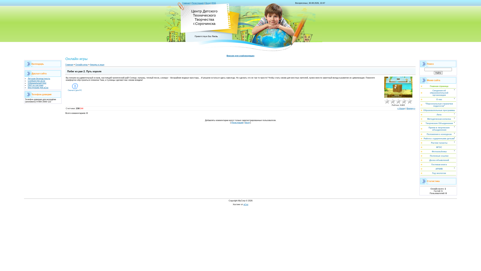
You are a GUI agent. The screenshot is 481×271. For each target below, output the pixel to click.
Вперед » (411, 108)
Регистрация (198, 3)
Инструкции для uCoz (38, 87)
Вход (207, 3)
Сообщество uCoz (36, 81)
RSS (214, 3)
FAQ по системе (35, 85)
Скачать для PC (75, 90)
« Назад (401, 108)
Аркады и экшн (97, 64)
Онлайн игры (81, 64)
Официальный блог (37, 83)
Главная (186, 3)
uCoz (246, 204)
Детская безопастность (39, 78)
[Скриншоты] (398, 87)
